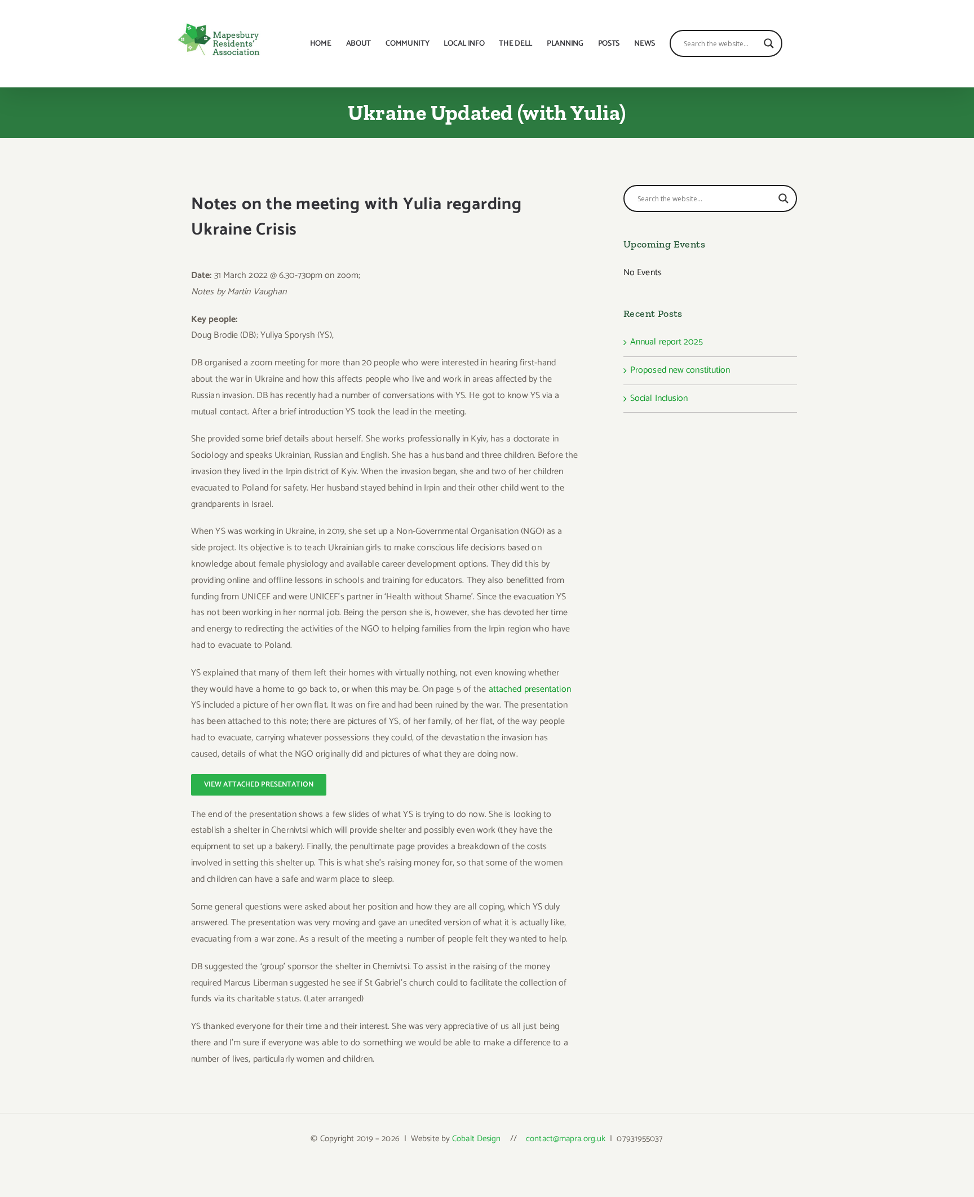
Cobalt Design (476, 1139)
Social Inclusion (659, 398)
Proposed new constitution (680, 370)
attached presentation (530, 689)
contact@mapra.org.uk (565, 1139)
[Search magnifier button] (769, 43)
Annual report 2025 (666, 342)
